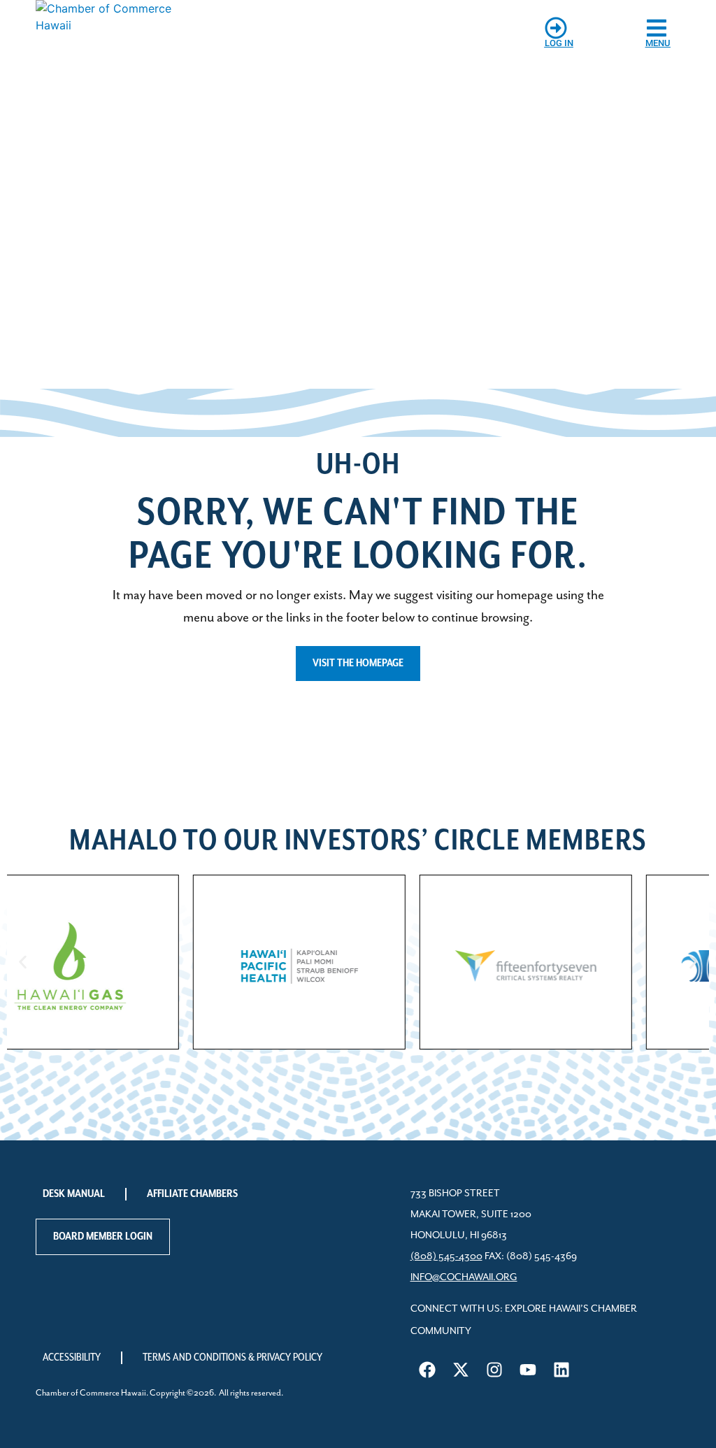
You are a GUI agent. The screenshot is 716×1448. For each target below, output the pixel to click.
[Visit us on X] (461, 1369)
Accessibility (72, 1358)
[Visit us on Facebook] (427, 1369)
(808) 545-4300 (446, 1256)
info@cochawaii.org (463, 1277)
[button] (22, 961)
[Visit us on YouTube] (528, 1369)
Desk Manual (74, 1194)
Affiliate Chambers (192, 1194)
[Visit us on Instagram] (494, 1369)
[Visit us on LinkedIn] (561, 1369)
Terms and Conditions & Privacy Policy (232, 1358)
